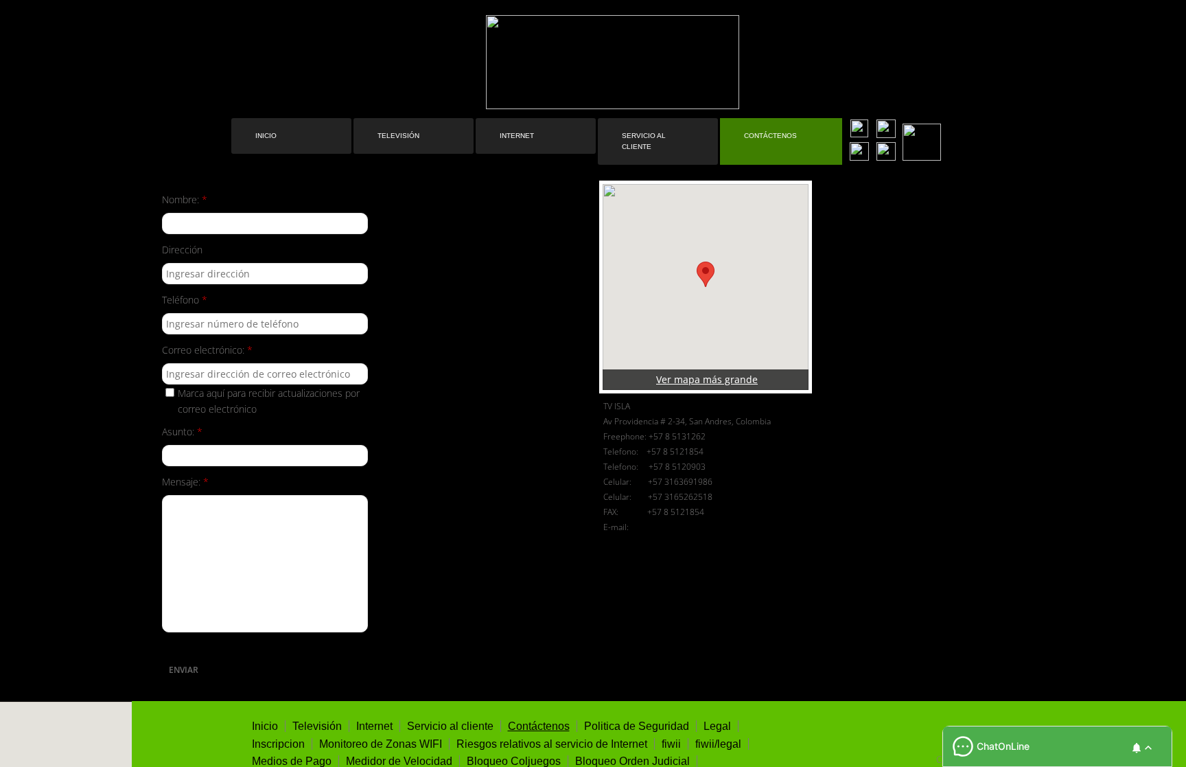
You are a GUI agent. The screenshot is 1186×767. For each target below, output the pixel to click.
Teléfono (184, 299)
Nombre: (184, 199)
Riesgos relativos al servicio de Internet (551, 744)
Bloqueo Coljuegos (514, 761)
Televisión (398, 135)
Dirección (182, 249)
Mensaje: (185, 481)
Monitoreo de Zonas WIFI (380, 744)
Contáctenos (770, 135)
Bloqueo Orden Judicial (632, 761)
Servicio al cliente (644, 141)
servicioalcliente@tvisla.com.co (694, 527)
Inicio (266, 135)
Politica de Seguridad (636, 726)
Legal (717, 726)
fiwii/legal (718, 744)
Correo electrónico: (207, 349)
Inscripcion (278, 744)
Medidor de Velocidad (399, 761)
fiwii (671, 744)
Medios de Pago (292, 761)
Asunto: (182, 431)
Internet (517, 135)
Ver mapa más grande (707, 379)
